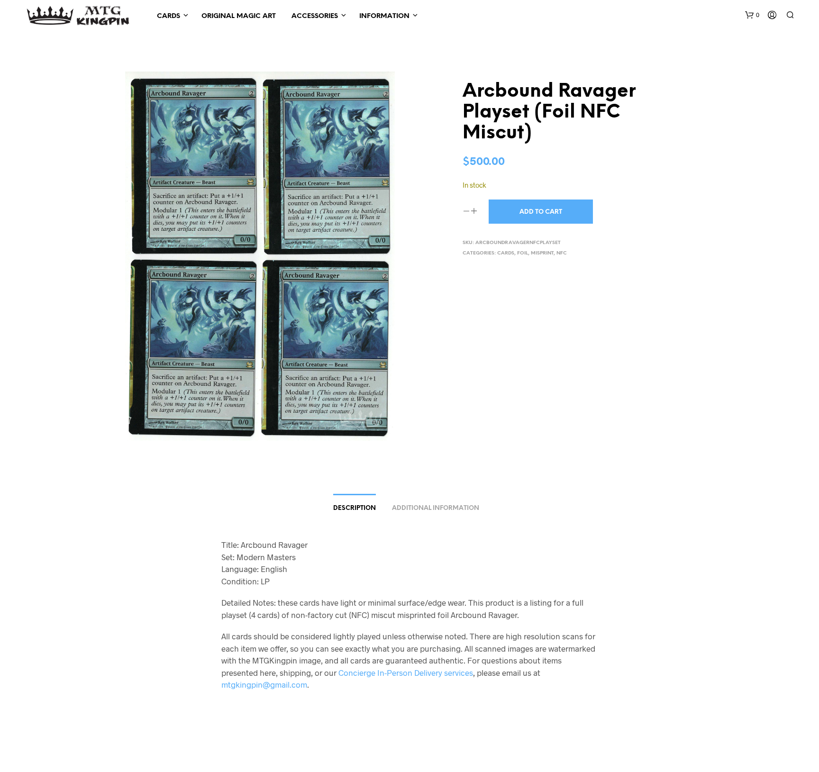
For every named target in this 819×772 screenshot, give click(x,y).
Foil (522, 253)
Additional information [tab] (435, 508)
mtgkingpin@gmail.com (264, 684)
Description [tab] (354, 508)
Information (384, 16)
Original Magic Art (238, 16)
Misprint (542, 253)
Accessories (314, 16)
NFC (561, 253)
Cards (168, 16)
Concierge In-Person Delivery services (405, 672)
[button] (752, 15)
